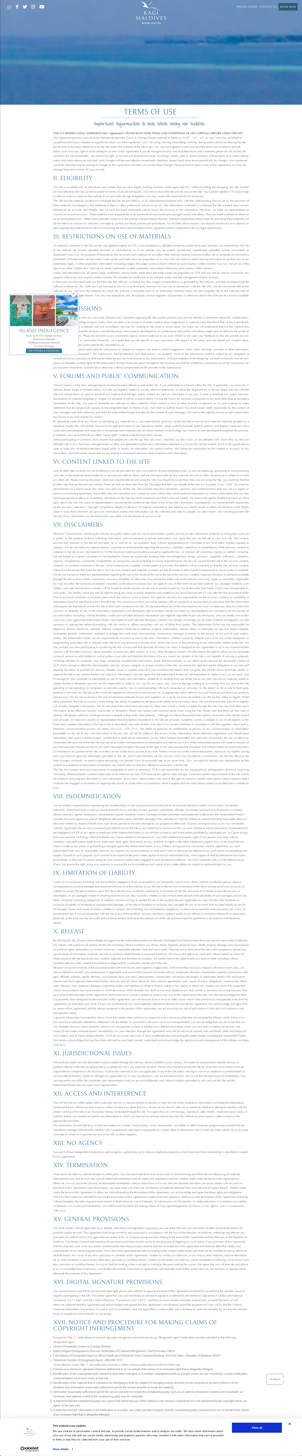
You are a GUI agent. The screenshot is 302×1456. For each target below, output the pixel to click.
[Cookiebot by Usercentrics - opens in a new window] (29, 1449)
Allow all (257, 1427)
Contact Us (267, 6)
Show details (61, 1449)
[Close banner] (289, 1424)
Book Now (288, 6)
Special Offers (246, 6)
